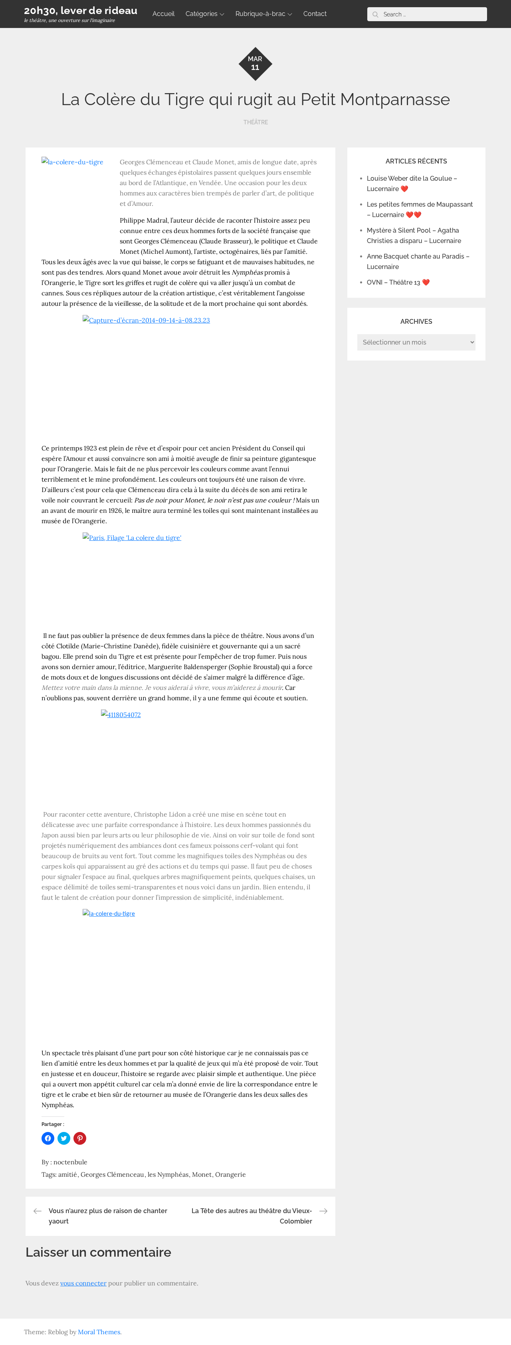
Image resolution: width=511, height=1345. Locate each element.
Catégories (202, 14)
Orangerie (230, 1174)
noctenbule (70, 1162)
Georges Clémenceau (112, 1174)
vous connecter (83, 1283)
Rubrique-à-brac (260, 14)
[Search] (375, 14)
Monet (202, 1174)
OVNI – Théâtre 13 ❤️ (398, 282)
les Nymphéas (168, 1174)
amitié (67, 1174)
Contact (315, 14)
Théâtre (256, 122)
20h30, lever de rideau (81, 10)
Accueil (163, 14)
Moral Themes (99, 1332)
